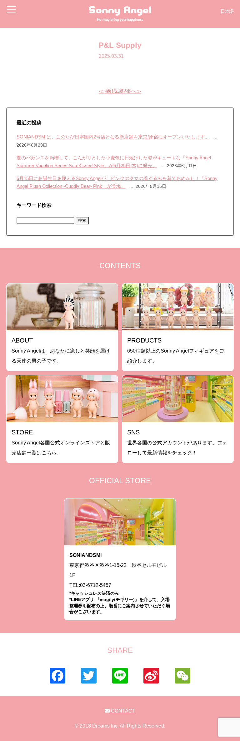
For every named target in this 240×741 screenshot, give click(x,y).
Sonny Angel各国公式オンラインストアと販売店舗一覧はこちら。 (61, 442)
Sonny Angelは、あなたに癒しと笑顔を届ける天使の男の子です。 (61, 350)
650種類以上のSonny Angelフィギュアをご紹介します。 (175, 350)
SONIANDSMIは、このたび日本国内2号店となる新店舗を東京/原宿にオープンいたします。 (113, 136)
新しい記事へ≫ (123, 91)
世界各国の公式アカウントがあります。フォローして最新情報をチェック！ (177, 442)
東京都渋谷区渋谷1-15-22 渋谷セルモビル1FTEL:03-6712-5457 (119, 583)
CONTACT (122, 710)
